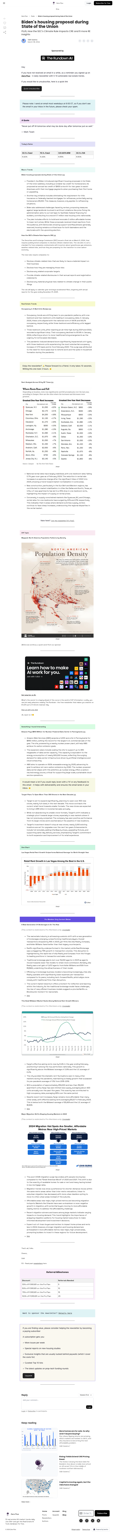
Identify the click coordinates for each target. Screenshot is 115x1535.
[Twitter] (81, 1520)
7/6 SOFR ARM (64, 153)
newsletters (38, 1263)
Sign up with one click (29, 710)
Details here (65, 1313)
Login (89, 3)
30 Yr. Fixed (27, 153)
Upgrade (66, 930)
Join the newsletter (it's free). (62, 521)
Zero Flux (24, 16)
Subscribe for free (103, 3)
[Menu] (4, 2)
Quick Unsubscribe (32, 88)
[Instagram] (86, 1520)
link (63, 175)
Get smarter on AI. (28, 695)
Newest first (84, 1395)
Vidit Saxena (32, 40)
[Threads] (92, 1520)
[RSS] (98, 1520)
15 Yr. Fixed (45, 153)
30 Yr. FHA (80, 153)
